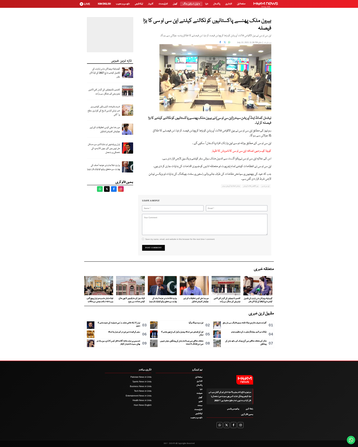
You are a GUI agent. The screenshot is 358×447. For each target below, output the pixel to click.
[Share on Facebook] (220, 42)
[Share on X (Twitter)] (225, 42)
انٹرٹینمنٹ (163, 4)
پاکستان (216, 4)
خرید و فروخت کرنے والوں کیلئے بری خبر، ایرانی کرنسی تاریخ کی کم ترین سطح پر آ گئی (104, 110)
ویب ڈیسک (267, 42)
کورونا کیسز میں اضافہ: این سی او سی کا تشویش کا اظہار (241, 151)
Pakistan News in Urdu (140, 377)
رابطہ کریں (249, 408)
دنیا (206, 4)
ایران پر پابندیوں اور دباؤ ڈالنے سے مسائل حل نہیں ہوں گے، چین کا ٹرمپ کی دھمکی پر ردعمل (104, 148)
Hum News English (142, 405)
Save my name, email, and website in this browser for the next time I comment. (180, 239)
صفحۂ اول (241, 4)
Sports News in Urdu (141, 381)
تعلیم (200, 401)
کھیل (175, 4)
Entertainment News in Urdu (138, 395)
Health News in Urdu (142, 400)
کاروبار (150, 4)
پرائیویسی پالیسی (233, 408)
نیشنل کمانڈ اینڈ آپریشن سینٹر (231, 186)
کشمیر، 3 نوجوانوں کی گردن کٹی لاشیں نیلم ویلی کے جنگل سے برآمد (104, 92)
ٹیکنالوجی (139, 4)
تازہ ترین (228, 4)
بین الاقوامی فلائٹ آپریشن (250, 186)
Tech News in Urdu (142, 391)
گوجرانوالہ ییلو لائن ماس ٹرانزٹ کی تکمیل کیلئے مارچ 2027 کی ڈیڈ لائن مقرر (104, 73)
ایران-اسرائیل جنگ (190, 4)
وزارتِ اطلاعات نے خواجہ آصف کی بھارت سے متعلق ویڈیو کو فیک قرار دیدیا (103, 167)
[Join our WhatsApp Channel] (351, 440)
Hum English (104, 4)
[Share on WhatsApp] (229, 42)
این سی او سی (265, 186)
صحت (200, 405)
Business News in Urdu (140, 386)
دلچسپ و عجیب (123, 4)
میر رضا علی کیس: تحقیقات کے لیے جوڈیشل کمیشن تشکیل (105, 129)
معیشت (199, 393)
